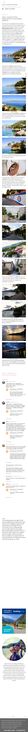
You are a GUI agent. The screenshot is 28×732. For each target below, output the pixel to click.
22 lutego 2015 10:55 (14, 411)
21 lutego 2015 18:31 (11, 381)
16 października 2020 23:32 (17, 476)
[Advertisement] (14, 557)
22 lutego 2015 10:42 (14, 402)
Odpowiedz (8, 399)
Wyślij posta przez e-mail (12, 373)
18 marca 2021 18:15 (14, 490)
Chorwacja (10, 374)
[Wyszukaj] (4, 2)
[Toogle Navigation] (3, 8)
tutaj (12, 39)
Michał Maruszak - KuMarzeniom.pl (14, 465)
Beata (7, 421)
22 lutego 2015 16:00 (14, 433)
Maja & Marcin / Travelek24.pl (16, 389)
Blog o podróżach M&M (9, 4)
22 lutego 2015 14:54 (13, 421)
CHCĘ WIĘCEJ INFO (9, 730)
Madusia (8, 402)
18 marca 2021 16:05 (14, 484)
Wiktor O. (8, 484)
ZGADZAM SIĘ (20, 730)
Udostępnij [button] (4, 373)
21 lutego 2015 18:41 (14, 390)
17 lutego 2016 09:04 (10, 466)
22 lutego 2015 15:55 (14, 452)
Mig (7, 381)
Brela (7, 374)
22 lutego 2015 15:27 (10, 444)
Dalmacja (14, 374)
